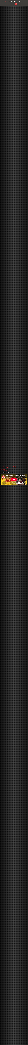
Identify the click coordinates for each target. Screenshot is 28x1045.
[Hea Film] (16, 4)
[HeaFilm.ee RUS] (23, 4)
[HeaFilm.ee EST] (20, 4)
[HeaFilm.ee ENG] (26, 4)
